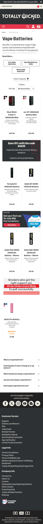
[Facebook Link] (5, 403)
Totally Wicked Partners (12, 492)
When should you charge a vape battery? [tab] (19, 374)
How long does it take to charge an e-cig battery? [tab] (19, 367)
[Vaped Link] (31, 403)
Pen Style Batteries (12, 63)
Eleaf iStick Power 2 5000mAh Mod (11, 115)
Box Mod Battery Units (30, 63)
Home (4, 32)
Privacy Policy (8, 455)
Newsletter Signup (9, 435)
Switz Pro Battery (11, 319)
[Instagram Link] (18, 403)
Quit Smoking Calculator (12, 437)
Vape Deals (6, 429)
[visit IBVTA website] (9, 502)
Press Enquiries (8, 489)
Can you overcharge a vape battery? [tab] (17, 380)
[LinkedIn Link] (37, 403)
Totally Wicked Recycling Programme (17, 466)
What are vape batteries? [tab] (13, 360)
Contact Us (6, 476)
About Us (6, 479)
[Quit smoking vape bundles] (21, 287)
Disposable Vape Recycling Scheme (17, 484)
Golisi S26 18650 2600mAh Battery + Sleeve (31, 252)
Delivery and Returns (10, 424)
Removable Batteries (21, 70)
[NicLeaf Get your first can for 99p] (21, 219)
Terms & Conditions (10, 453)
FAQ (3, 426)
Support (5, 421)
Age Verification (8, 440)
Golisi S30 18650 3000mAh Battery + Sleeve (12, 252)
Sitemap (5, 495)
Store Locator (7, 487)
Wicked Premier (8, 432)
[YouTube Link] (24, 403)
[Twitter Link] (11, 403)
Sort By (12, 89)
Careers (5, 481)
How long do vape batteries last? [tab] (16, 386)
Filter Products (19, 79)
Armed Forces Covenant (12, 443)
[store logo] (21, 16)
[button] (33, 27)
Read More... (7, 56)
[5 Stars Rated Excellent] (14, 6)
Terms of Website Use (11, 458)
